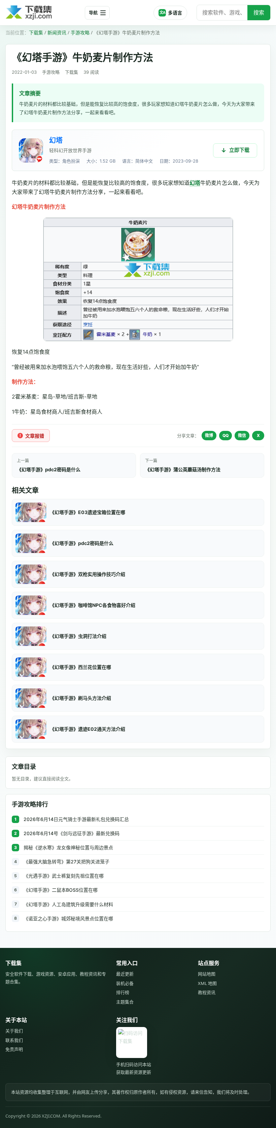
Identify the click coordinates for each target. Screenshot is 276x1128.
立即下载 (239, 150)
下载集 (36, 32)
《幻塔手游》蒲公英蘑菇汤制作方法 (182, 469)
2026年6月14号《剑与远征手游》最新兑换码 (71, 833)
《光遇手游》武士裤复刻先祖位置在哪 (64, 876)
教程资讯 (206, 992)
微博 (209, 435)
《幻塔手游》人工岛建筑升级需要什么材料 (68, 904)
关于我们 (14, 1031)
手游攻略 (80, 32)
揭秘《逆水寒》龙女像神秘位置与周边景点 (68, 847)
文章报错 (34, 436)
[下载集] (42, 12)
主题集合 (125, 1002)
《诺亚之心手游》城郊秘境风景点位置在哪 (68, 918)
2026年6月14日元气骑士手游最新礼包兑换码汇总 (76, 819)
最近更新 (125, 974)
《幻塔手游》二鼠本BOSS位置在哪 (61, 890)
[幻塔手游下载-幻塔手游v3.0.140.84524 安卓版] (31, 150)
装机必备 (125, 983)
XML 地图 (207, 983)
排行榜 (122, 992)
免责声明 (14, 1049)
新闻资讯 (56, 32)
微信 (242, 435)
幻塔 (56, 140)
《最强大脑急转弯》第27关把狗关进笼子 (66, 861)
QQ (225, 435)
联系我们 (14, 1040)
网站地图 (206, 974)
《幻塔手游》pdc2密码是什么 (48, 469)
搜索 (258, 12)
